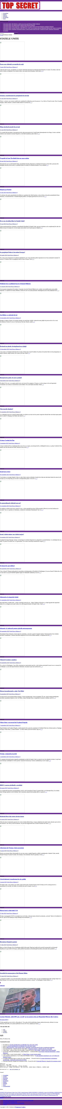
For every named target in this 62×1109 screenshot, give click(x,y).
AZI (4, 1029)
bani (7, 1092)
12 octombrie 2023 (4, 506)
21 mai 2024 (3, 129)
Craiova (45, 1092)
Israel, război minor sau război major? (12, 534)
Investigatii (5, 17)
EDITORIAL (51, 1092)
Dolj (48, 1092)
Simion (28, 1095)
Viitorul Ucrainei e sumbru (8, 660)
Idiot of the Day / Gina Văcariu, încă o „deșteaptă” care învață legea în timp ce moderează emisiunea (30, 1047)
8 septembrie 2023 (4, 694)
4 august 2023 (3, 850)
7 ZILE (5, 1031)
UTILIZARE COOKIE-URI (10, 1101)
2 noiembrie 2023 (4, 443)
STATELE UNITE (38, 1095)
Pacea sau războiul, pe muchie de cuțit (12, 64)
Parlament (49, 1093)
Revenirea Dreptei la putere (8, 942)
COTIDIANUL (41, 1092)
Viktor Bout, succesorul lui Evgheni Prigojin (13, 722)
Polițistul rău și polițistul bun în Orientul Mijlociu (15, 283)
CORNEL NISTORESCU (33, 1092)
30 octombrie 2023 (4, 474)
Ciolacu (13, 1092)
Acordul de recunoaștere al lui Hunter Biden (13, 973)
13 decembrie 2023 (4, 349)
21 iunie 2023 (3, 976)
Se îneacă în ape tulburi (7, 565)
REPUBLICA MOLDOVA (16, 1095)
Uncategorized (6, 1086)
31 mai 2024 (3, 98)
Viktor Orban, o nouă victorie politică (32, 1054)
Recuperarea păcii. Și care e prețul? (11, 377)
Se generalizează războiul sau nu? (10, 503)
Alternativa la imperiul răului (9, 597)
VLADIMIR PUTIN (4, 1096)
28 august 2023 (3, 788)
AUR (5, 1092)
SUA (43, 1095)
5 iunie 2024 (3, 67)
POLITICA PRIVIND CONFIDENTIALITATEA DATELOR (18, 1100)
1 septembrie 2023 (4, 756)
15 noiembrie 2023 (4, 412)
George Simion (2, 1093)
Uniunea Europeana (52, 1095)
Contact (5, 1104)
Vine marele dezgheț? (6, 409)
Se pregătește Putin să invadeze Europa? (12, 252)
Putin (7, 1095)
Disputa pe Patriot (5, 189)
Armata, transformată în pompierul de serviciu (14, 95)
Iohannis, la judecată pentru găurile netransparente (16, 628)
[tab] (32, 1029)
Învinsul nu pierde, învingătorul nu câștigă (13, 346)
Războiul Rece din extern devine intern (12, 816)
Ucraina (45, 1095)
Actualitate (5, 13)
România (23, 1095)
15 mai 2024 (3, 192)
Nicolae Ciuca (35, 1093)
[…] (42, 71)
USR (57, 1095)
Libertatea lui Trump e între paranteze (12, 848)
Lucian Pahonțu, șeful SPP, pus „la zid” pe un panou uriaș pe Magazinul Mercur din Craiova (29, 1017)
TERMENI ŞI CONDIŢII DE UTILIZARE (13, 1103)
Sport (4, 18)
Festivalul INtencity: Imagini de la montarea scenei (49, 1061)
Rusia (26, 1095)
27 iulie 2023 (3, 913)
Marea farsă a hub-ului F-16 (9, 910)
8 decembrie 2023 (4, 380)
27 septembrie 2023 (4, 600)
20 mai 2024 (3, 161)
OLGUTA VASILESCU (42, 1093)
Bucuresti (10, 1092)
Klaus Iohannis (19, 1093)
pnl (51, 1093)
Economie (5, 1078)
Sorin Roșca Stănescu (11, 67)
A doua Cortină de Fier (7, 440)
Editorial (5, 16)
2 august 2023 (3, 882)
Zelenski (9, 1096)
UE (47, 1095)
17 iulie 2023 (3, 944)
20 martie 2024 (3, 255)
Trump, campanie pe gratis (8, 754)
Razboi (10, 1095)
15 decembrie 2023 (4, 318)
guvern (9, 1093)
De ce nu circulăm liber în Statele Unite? (12, 221)
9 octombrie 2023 (4, 537)
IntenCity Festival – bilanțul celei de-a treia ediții (40, 1048)
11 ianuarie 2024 (4, 286)
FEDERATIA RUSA (58, 1092)
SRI (34, 1095)
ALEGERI (2, 1092)
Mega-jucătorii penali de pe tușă (10, 127)
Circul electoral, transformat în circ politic (13, 879)
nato (31, 1093)
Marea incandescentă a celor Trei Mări (12, 691)
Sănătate (5, 1083)
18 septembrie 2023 (4, 662)
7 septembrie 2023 (4, 725)
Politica (5, 14)
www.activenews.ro (15, 1069)
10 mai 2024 (3, 223)
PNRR (53, 1093)
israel (15, 1093)
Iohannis (12, 1093)
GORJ (7, 1093)
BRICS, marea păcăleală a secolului (11, 785)
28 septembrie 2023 (4, 568)
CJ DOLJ (19, 1092)
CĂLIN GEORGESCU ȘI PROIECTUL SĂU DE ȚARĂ (23, 1044)
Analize (5, 1076)
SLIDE (31, 1095)
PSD (5, 1095)
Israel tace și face (5, 471)
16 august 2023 (3, 819)
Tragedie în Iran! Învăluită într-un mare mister (14, 158)
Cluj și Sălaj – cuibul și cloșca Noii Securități (45, 1050)
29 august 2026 (3, 1019)
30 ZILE (5, 1032)
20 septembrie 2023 (4, 631)
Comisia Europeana (24, 1092)
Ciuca (16, 1092)
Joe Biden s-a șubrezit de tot (8, 315)
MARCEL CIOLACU (27, 1093)
